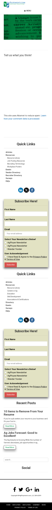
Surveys (9, 178)
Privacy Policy (40, 257)
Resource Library (13, 158)
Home (8, 505)
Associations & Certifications (18, 299)
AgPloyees (16, 505)
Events (8, 305)
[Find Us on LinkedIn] (37, 489)
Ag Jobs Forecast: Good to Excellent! (20, 434)
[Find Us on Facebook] (14, 489)
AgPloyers (27, 505)
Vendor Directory (13, 172)
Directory (10, 302)
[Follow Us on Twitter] (21, 489)
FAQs (8, 181)
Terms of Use (13, 259)
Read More (9, 426)
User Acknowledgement (16, 253)
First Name (10, 209)
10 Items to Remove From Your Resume (23, 413)
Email (7, 229)
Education (11, 294)
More (44, 505)
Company (36, 505)
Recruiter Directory (14, 175)
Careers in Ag (12, 291)
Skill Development (14, 297)
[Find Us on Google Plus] (29, 489)
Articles (9, 152)
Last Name (10, 219)
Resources (10, 285)
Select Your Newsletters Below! (20, 239)
